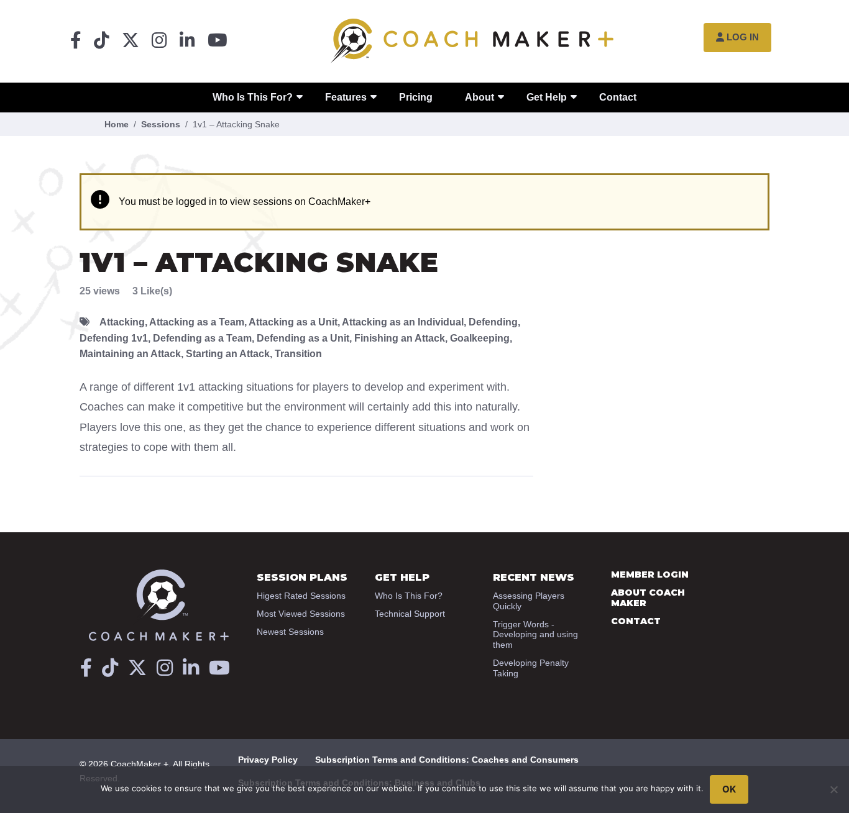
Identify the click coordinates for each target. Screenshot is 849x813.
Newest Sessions (290, 632)
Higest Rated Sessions (301, 596)
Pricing (416, 97)
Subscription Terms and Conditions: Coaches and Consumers (447, 760)
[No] (833, 789)
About (479, 97)
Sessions (160, 124)
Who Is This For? (253, 97)
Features (346, 97)
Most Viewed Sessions (301, 614)
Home (116, 124)
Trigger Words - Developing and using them (535, 634)
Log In (743, 37)
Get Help (546, 97)
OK (729, 789)
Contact (617, 97)
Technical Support (410, 614)
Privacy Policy (268, 760)
